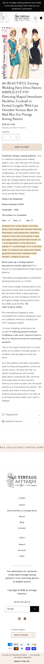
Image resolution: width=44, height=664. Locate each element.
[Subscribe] (34, 609)
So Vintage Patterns (18, 655)
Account (22, 550)
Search (22, 544)
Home (22, 505)
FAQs (22, 556)
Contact (22, 528)
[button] (3, 18)
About (22, 516)
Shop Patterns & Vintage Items (22, 510)
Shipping (5, 128)
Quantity (6, 132)
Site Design (35, 655)
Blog (22, 522)
